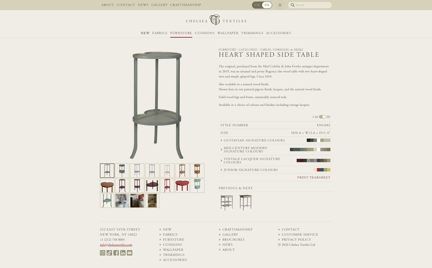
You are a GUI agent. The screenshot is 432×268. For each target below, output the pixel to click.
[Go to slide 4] (167, 170)
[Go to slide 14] (107, 200)
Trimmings (252, 33)
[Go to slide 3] (152, 170)
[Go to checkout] (280, 5)
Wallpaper (227, 33)
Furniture (181, 33)
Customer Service (300, 234)
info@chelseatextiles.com (116, 245)
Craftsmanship (185, 5)
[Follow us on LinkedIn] (123, 253)
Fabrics (160, 33)
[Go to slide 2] (137, 170)
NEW (145, 33)
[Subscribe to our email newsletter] (129, 253)
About (107, 5)
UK (257, 5)
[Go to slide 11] (167, 185)
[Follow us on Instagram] (102, 253)
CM (315, 117)
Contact (126, 5)
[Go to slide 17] (152, 200)
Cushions (205, 33)
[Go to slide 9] (137, 185)
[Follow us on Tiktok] (109, 253)
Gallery (159, 5)
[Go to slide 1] (122, 170)
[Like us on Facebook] (116, 253)
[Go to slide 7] (107, 185)
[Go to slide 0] (107, 170)
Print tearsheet (313, 177)
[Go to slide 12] (182, 185)
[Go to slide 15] (122, 200)
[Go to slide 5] (182, 170)
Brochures (233, 240)
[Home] (216, 21)
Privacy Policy (296, 240)
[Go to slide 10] (152, 185)
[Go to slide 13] (197, 185)
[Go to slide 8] (122, 185)
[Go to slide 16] (137, 200)
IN (328, 117)
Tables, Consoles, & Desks (281, 50)
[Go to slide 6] (197, 170)
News (143, 5)
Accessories (278, 33)
